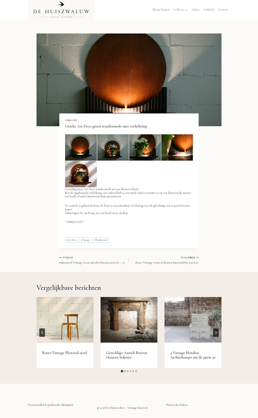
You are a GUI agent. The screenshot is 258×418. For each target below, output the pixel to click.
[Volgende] (216, 332)
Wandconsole (100, 239)
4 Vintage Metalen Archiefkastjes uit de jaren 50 (193, 354)
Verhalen (209, 9)
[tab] (122, 371)
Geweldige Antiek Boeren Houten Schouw (126, 354)
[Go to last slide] (42, 332)
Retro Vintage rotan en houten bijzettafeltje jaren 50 (167, 260)
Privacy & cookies (176, 405)
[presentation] (65, 320)
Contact (223, 9)
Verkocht (71, 120)
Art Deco (72, 239)
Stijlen (195, 9)
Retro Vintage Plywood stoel (64, 352)
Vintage (85, 239)
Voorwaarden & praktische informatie (50, 405)
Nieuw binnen (161, 9)
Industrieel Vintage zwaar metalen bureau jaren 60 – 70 (92, 260)
